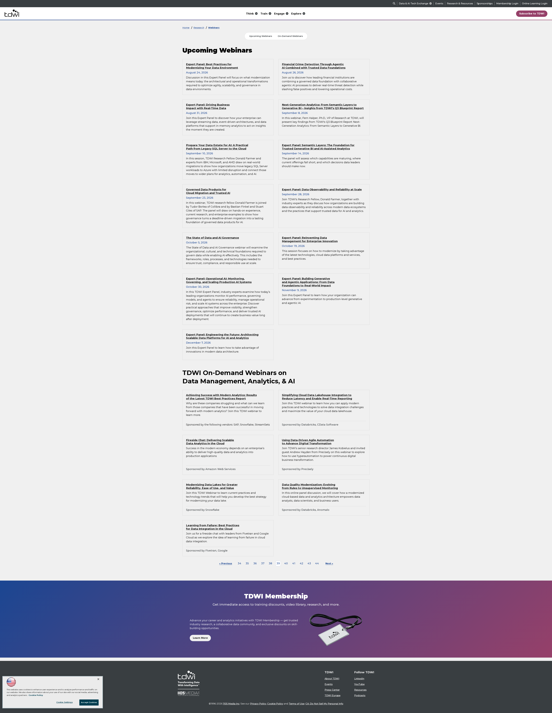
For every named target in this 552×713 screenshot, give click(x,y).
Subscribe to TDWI (531, 13)
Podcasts (359, 695)
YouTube (359, 684)
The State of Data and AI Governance (212, 237)
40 (286, 563)
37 (262, 563)
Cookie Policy (275, 703)
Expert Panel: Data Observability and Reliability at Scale (322, 189)
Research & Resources (460, 3)
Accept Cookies (89, 702)
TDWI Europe (332, 695)
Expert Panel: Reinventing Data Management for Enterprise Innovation (310, 239)
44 (317, 563)
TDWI (329, 672)
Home (185, 27)
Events (439, 3)
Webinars (214, 27)
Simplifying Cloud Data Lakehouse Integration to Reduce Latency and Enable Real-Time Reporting (317, 396)
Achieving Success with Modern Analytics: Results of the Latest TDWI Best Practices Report (221, 396)
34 (239, 563)
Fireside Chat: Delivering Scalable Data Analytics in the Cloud (210, 441)
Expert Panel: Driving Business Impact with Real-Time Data (208, 106)
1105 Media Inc (231, 703)
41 (293, 563)
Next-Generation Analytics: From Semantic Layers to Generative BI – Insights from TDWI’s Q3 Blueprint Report (323, 106)
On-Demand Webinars (290, 36)
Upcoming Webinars (260, 36)
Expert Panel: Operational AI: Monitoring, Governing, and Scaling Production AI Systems (219, 280)
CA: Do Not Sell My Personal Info (324, 703)
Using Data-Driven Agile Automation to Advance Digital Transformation (308, 441)
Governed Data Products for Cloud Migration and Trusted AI (208, 191)
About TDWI (332, 678)
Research (198, 27)
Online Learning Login (534, 3)
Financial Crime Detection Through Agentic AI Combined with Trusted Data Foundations (313, 66)
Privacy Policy (258, 703)
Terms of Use (296, 703)
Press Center (332, 690)
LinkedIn (359, 678)
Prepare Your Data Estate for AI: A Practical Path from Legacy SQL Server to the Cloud (217, 147)
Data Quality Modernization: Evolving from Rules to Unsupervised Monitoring (310, 486)
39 (278, 563)
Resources (360, 690)
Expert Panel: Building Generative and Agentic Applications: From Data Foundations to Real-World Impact (308, 282)
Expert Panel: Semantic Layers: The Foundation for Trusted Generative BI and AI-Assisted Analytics (318, 147)
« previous (225, 563)
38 (270, 563)
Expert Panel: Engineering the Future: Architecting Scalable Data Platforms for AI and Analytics (222, 336)
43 (309, 563)
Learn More (200, 637)
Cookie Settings (64, 702)
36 (255, 563)
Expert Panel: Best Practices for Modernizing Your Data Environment (212, 66)
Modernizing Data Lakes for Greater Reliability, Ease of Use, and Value (212, 486)
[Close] (98, 679)
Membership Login (507, 3)
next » (329, 563)
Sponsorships (485, 3)
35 (247, 563)
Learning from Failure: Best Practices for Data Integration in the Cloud (212, 527)
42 (301, 563)
